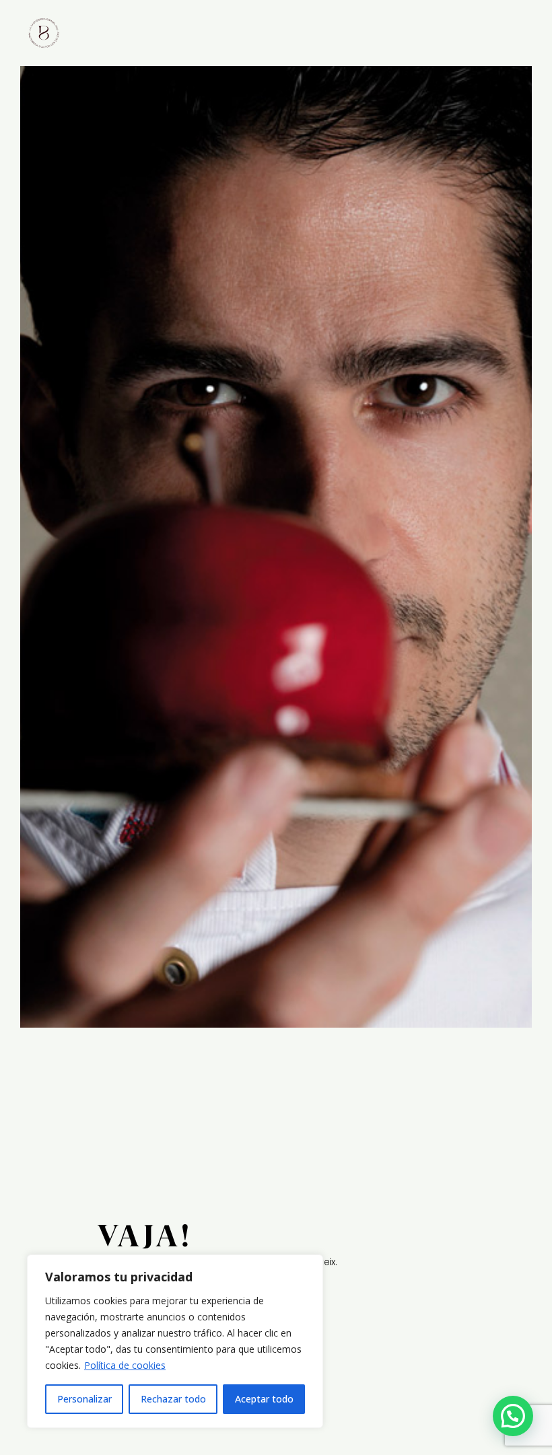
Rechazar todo (173, 1398)
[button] (513, 1416)
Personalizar (84, 1398)
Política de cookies (125, 1365)
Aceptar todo (264, 1398)
